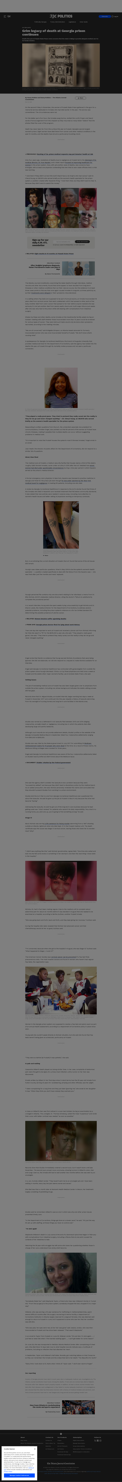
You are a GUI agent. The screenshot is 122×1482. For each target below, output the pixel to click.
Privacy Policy (8, 1471)
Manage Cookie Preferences (19, 1475)
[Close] (35, 1449)
